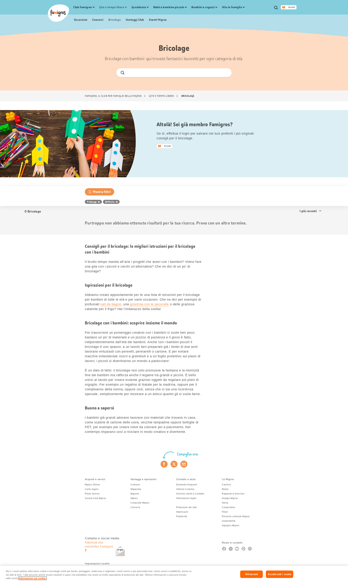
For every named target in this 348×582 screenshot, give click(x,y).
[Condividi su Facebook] (164, 464)
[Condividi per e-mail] (183, 464)
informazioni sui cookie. (32, 578)
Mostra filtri (102, 192)
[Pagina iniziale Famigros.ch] (58, 13)
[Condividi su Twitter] (174, 464)
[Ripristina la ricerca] (225, 72)
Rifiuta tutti (251, 574)
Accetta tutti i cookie (279, 574)
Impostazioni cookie (97, 563)
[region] (174, 574)
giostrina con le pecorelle (149, 304)
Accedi (291, 7)
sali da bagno (110, 304)
